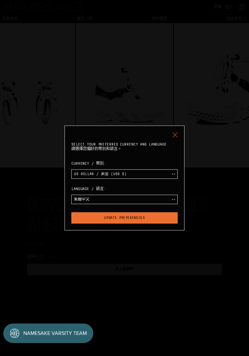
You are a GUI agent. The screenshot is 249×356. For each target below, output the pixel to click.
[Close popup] (175, 134)
